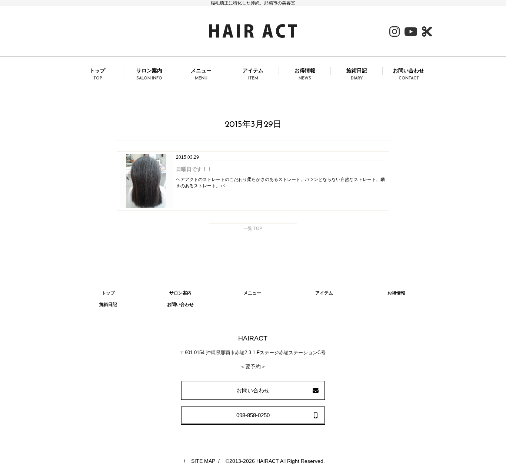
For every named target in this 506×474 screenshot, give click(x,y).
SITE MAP (203, 461)
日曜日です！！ (194, 169)
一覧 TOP (252, 228)
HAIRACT (267, 461)
